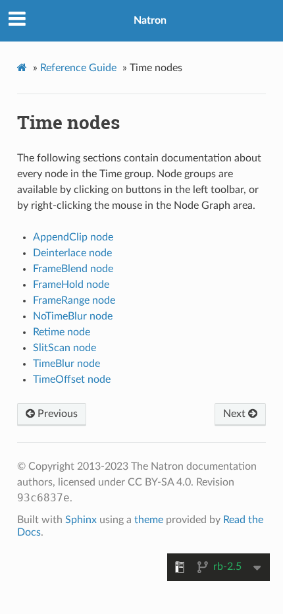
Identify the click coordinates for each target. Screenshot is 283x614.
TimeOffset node (72, 379)
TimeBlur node (66, 363)
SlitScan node (64, 348)
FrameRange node (74, 300)
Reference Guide (78, 68)
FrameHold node (71, 284)
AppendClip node (73, 237)
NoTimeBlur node (73, 316)
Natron (150, 20)
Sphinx (81, 520)
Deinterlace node (72, 253)
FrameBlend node (73, 269)
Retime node (61, 332)
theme (148, 520)
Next (235, 413)
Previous (56, 413)
